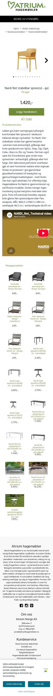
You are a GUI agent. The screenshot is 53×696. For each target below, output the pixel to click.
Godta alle (39, 684)
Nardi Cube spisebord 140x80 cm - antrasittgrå (15, 383)
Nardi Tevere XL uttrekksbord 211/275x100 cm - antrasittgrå (38, 481)
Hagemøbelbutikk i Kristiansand (26, 655)
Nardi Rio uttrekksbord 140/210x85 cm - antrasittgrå (38, 448)
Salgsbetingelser (26, 652)
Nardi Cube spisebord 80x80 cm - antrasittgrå (38, 350)
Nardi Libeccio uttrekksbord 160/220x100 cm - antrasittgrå (38, 415)
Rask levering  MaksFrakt (26, 644)
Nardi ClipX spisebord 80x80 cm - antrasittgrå (38, 383)
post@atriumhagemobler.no (26, 632)
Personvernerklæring (26, 658)
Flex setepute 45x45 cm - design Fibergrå (38, 318)
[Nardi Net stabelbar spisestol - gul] (26, 58)
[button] (13, 76)
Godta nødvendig (14, 684)
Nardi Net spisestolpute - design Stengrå (14, 286)
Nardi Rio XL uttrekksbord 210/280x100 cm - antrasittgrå (14, 481)
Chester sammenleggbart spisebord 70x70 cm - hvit (14, 513)
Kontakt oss (26, 646)
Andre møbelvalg (30, 28)
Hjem (16, 28)
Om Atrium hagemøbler (26, 649)
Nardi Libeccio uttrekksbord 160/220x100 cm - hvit (14, 447)
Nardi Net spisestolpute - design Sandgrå (38, 286)
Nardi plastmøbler (16, 31)
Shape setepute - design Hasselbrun (14, 318)
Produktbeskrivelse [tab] (11, 124)
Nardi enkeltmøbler (38, 31)
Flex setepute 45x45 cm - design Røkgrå (15, 350)
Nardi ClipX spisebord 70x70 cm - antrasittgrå (14, 415)
